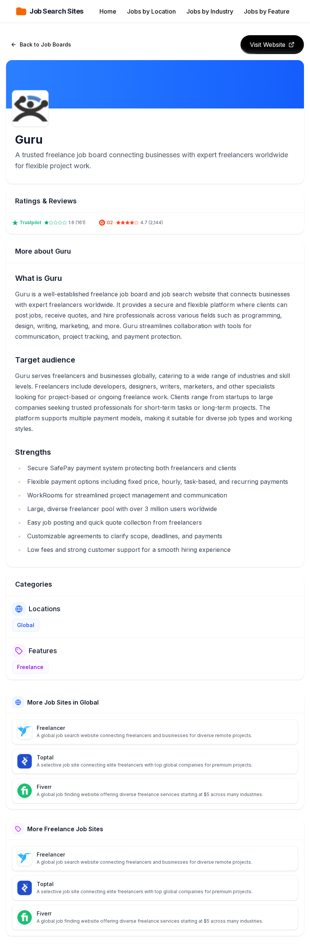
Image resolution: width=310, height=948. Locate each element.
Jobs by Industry (209, 11)
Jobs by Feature (267, 11)
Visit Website (267, 44)
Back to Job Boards (45, 44)
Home (107, 11)
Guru (29, 139)
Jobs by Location (151, 11)
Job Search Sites (56, 11)
